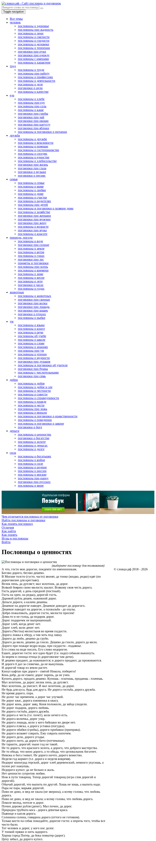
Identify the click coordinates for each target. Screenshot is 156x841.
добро (14, 379)
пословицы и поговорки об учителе (43, 365)
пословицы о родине (32, 467)
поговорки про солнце (33, 245)
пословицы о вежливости (35, 142)
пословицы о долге (31, 449)
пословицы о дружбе (32, 139)
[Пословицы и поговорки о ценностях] (29, 562)
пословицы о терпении (34, 48)
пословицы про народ (33, 478)
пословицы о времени (33, 270)
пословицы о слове (31, 343)
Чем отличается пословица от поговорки (30, 516)
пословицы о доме (30, 194)
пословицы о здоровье (33, 26)
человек (15, 22)
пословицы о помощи (33, 146)
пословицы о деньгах (33, 445)
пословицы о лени (30, 33)
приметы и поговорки (33, 263)
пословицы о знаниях (33, 347)
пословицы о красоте (32, 234)
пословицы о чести (31, 405)
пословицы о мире (31, 485)
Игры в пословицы (15, 538)
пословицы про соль (32, 106)
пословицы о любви (32, 190)
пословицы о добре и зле (35, 387)
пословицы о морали (32, 412)
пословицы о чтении (32, 354)
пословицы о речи (30, 332)
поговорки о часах (30, 285)
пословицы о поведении (35, 420)
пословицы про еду (31, 102)
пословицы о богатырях (34, 456)
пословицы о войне (31, 460)
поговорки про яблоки (33, 128)
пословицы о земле (31, 248)
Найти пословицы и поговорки (23, 520)
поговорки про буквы (33, 369)
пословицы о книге (31, 328)
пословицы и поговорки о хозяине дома (45, 208)
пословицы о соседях (32, 153)
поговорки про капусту (34, 124)
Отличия (8, 527)
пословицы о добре (31, 383)
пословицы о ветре (31, 252)
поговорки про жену (32, 223)
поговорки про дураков (34, 361)
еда (12, 95)
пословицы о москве (32, 474)
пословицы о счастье (32, 197)
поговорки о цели (30, 88)
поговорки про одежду (34, 55)
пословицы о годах (31, 288)
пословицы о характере (34, 62)
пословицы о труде (31, 70)
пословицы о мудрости (34, 358)
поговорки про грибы (33, 113)
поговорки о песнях (32, 175)
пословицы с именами (33, 59)
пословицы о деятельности (36, 80)
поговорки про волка (32, 303)
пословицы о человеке (33, 44)
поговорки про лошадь (34, 307)
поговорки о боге (30, 427)
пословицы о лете (30, 281)
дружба (15, 135)
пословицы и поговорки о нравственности (47, 416)
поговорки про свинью (34, 299)
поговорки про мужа (32, 230)
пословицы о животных (34, 296)
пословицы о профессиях (35, 77)
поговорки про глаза (32, 168)
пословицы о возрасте (33, 226)
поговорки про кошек (33, 310)
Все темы (16, 18)
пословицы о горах (31, 256)
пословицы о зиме (30, 274)
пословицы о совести (33, 394)
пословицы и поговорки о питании (42, 132)
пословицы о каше (31, 110)
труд (13, 66)
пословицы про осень (33, 266)
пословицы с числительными (38, 372)
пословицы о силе (30, 463)
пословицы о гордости (33, 40)
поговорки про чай (31, 117)
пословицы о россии (32, 471)
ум (11, 321)
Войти (6, 542)
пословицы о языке (31, 325)
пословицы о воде (30, 241)
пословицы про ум (31, 350)
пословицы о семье (31, 183)
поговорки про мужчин (34, 219)
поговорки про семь (32, 376)
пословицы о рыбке (31, 318)
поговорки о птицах (32, 314)
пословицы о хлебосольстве (37, 161)
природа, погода (21, 237)
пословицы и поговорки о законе (41, 423)
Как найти (9, 531)
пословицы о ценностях (34, 434)
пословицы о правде (32, 401)
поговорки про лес (31, 259)
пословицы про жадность (35, 29)
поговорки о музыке (32, 172)
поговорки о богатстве (33, 438)
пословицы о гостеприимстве (38, 150)
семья (13, 179)
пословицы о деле (30, 84)
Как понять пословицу (17, 524)
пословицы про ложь (32, 409)
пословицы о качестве (33, 91)
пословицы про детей (33, 204)
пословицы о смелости (34, 37)
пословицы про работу (34, 73)
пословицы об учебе (32, 336)
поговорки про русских (34, 482)
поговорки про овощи (33, 121)
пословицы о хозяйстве (34, 212)
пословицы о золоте (32, 441)
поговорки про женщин (34, 215)
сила (13, 452)
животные (17, 292)
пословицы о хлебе (31, 99)
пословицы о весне (31, 277)
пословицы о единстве (33, 157)
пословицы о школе (31, 339)
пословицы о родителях (34, 201)
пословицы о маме (31, 186)
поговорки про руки (32, 51)
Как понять (9, 534)
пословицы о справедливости (38, 398)
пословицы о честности (34, 390)
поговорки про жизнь (33, 164)
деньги (14, 431)
